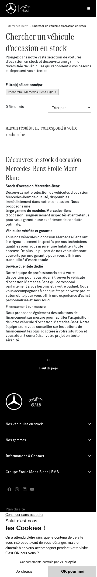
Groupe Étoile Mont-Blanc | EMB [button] (32, 471)
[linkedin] (24, 490)
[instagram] (17, 490)
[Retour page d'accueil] (18, 8)
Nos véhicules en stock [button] (24, 423)
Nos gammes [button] (16, 439)
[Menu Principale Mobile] (86, 8)
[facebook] (9, 490)
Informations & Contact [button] (25, 455)
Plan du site (15, 509)
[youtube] (32, 490)
